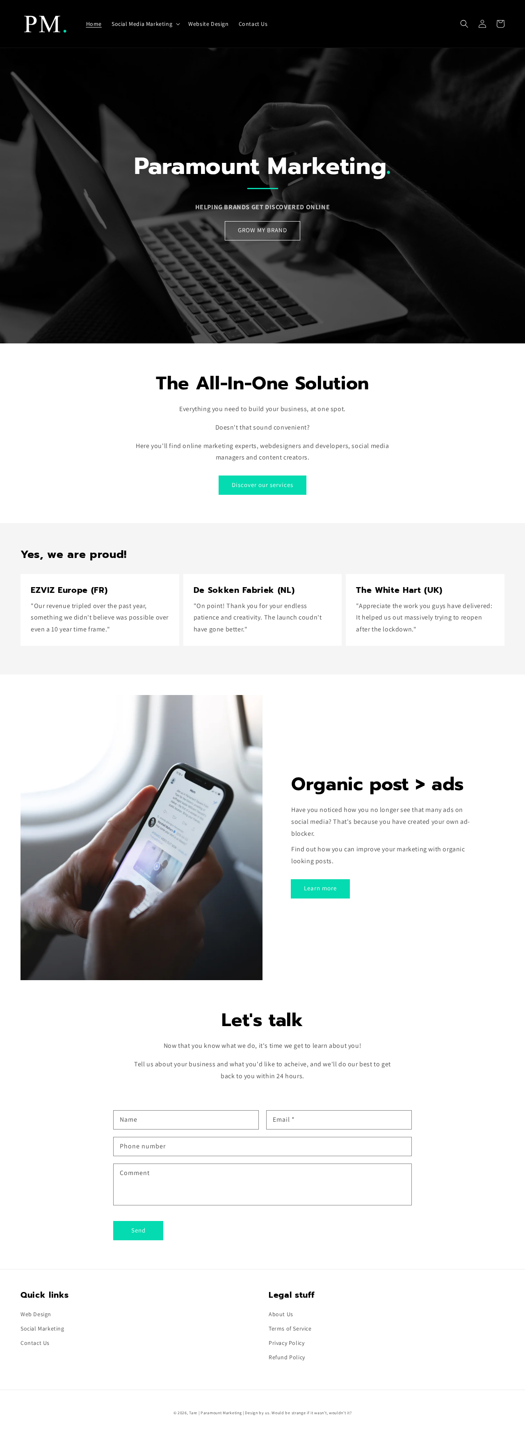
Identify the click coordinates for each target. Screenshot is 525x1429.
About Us (281, 1314)
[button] (464, 24)
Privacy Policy (286, 1343)
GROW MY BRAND (262, 230)
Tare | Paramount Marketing (215, 1412)
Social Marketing (42, 1328)
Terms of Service (290, 1328)
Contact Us (35, 1343)
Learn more (320, 888)
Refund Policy (287, 1357)
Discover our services (262, 485)
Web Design (36, 1314)
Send (138, 1230)
